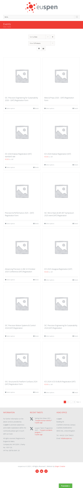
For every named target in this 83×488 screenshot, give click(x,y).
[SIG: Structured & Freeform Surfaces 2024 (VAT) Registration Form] (21, 359)
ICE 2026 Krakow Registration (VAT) (57, 154)
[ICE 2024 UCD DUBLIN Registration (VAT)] (61, 359)
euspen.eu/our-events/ (43, 420)
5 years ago (38, 423)
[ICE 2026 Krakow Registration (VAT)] (61, 132)
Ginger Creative (60, 466)
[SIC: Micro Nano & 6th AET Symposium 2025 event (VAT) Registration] (61, 190)
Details (37, 108)
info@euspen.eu (66, 438)
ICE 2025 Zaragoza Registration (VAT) (58, 269)
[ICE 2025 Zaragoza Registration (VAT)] (61, 247)
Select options (10, 108)
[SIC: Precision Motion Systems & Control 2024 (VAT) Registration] (21, 303)
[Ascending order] (53, 37)
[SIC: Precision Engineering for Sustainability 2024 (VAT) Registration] (61, 303)
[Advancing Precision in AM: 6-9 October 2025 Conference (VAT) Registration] (21, 247)
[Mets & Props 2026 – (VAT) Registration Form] (61, 75)
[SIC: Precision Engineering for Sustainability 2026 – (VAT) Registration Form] (21, 75)
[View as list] (43, 48)
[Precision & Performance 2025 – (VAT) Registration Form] (21, 190)
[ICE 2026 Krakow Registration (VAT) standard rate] (21, 132)
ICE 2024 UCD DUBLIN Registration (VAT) (59, 381)
